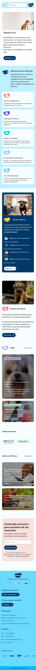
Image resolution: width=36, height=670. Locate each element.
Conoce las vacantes (9, 594)
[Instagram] (10, 583)
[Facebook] (8, 583)
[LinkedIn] (19, 583)
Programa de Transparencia (8, 615)
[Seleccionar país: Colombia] (27, 583)
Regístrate (8, 268)
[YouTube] (16, 583)
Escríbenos (6, 604)
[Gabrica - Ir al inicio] (31, 5)
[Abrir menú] (4, 5)
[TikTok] (13, 583)
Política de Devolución (7, 620)
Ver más (27, 348)
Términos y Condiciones (22, 556)
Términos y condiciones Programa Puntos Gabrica (14, 623)
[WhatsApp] (22, 583)
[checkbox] (5, 554)
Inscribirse (8, 58)
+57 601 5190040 (9, 633)
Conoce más (7, 335)
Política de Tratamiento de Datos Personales (13, 618)
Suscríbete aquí (11, 547)
